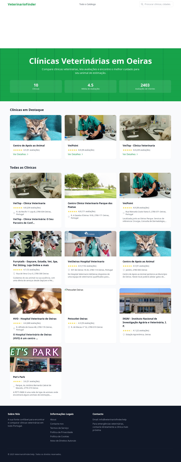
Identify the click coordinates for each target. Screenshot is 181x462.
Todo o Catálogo (87, 4)
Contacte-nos (57, 423)
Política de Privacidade (61, 432)
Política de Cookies (59, 436)
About (53, 419)
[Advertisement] (90, 28)
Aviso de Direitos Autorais (63, 440)
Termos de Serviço (59, 428)
